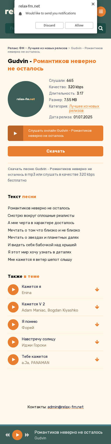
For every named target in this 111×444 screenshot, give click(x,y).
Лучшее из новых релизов (47, 48)
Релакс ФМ (16, 48)
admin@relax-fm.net (65, 407)
